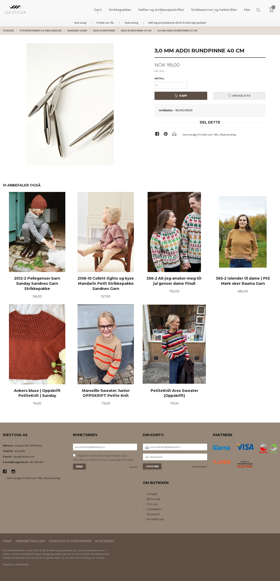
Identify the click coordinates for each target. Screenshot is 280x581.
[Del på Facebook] (157, 134)
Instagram (154, 509)
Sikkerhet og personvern (70, 541)
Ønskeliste (240, 95)
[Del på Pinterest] (165, 134)
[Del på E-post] (174, 134)
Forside (152, 494)
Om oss (152, 504)
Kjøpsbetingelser (30, 541)
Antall (159, 78)
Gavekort (153, 514)
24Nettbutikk (22, 564)
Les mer (133, 466)
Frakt (7, 541)
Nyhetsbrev (104, 541)
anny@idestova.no (23, 456)
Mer (247, 10)
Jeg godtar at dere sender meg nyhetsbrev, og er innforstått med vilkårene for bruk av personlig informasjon (103, 457)
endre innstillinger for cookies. (89, 557)
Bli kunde (153, 499)
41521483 (19, 451)
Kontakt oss (155, 519)
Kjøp (183, 95)
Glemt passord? (199, 466)
